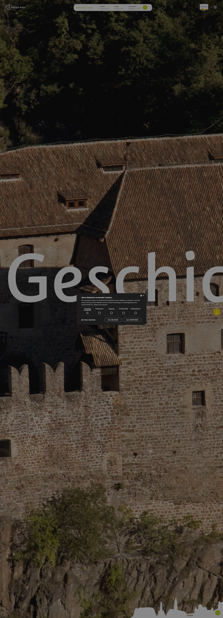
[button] (88, 320)
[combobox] (141, 295)
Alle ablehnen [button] (113, 320)
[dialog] (111, 309)
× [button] (143, 295)
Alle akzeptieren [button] (132, 320)
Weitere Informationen (100, 305)
